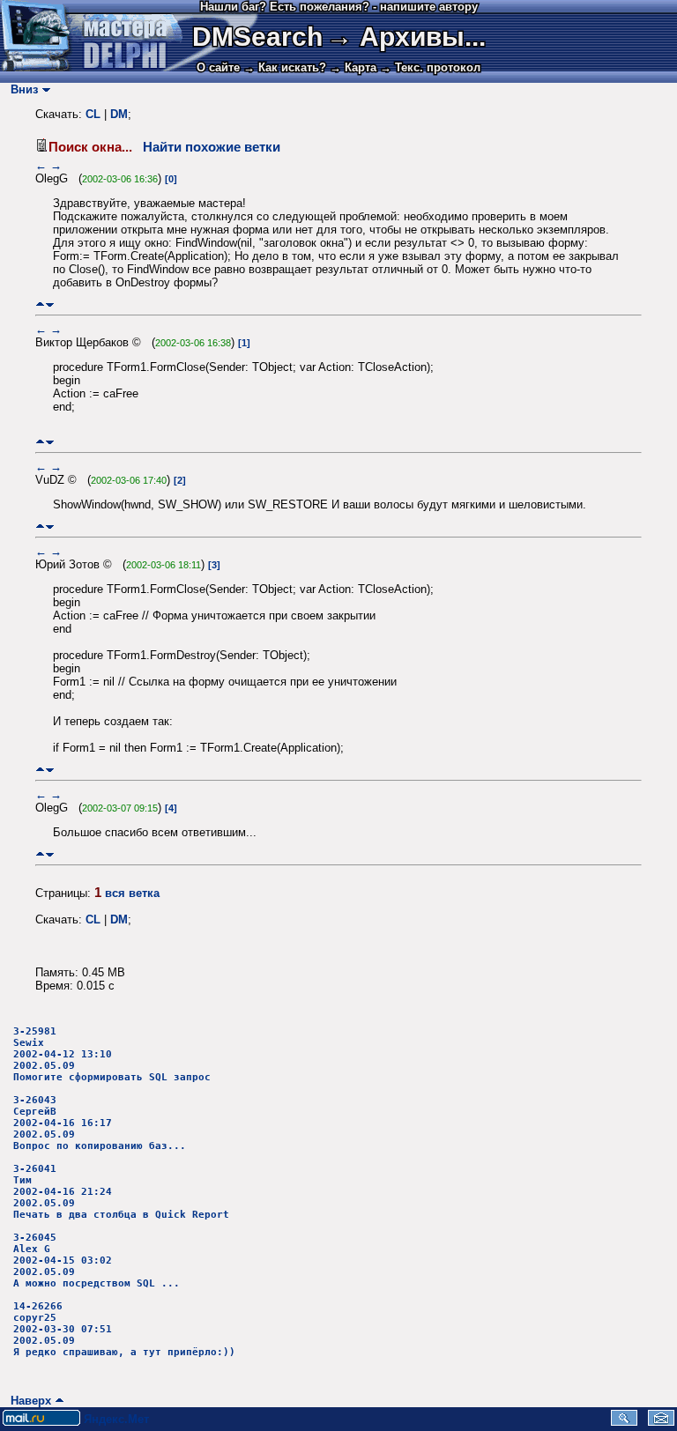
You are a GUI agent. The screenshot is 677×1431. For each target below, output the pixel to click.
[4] (171, 808)
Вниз (20, 89)
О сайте (218, 67)
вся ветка (132, 893)
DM (119, 114)
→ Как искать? (284, 67)
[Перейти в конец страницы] (50, 304)
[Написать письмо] (661, 1421)
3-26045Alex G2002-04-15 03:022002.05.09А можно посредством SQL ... (96, 1260)
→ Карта (353, 67)
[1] (244, 342)
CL (93, 114)
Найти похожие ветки (211, 147)
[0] (171, 179)
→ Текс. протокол (430, 67)
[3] (214, 565)
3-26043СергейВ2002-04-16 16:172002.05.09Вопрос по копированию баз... (99, 1123)
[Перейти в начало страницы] (40, 304)
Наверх (27, 1400)
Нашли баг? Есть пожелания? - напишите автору (339, 6)
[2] (180, 480)
